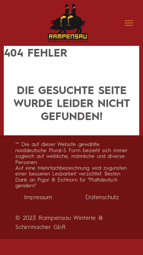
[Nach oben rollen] (123, 235)
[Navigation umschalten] (128, 22)
